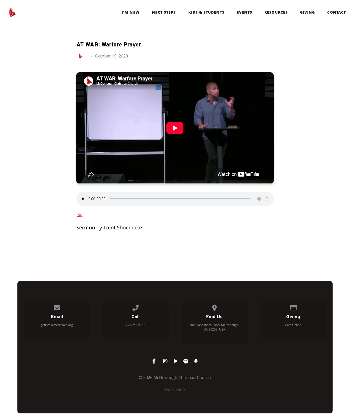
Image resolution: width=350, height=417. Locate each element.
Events (244, 12)
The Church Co (175, 389)
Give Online (293, 325)
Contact (336, 12)
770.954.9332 (135, 325)
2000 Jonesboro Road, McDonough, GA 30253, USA (214, 327)
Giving (307, 12)
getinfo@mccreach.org (56, 325)
